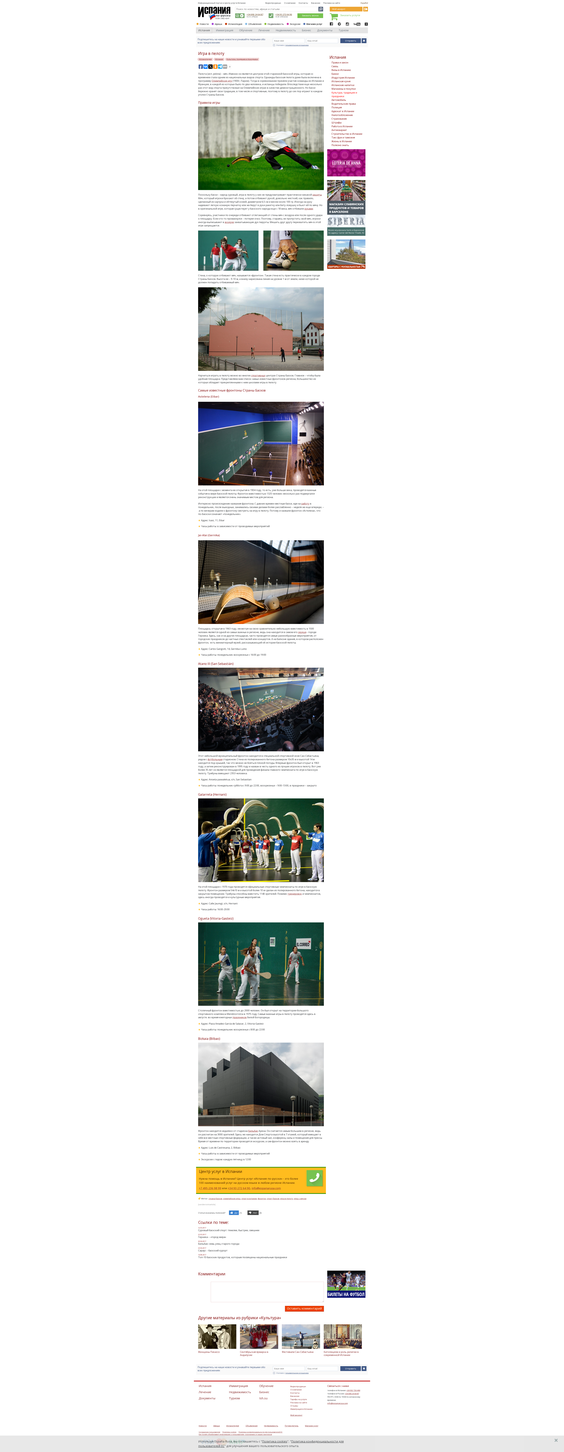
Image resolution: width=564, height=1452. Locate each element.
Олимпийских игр (222, 80)
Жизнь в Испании (341, 141)
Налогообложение (342, 115)
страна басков (215, 1198)
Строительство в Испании (346, 133)
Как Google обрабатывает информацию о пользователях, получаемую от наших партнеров (235, 1434)
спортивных (258, 375)
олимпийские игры (232, 1198)
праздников (240, 1017)
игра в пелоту (286, 1198)
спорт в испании (249, 1198)
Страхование (339, 118)
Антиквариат (339, 130)
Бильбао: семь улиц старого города (218, 1243)
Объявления (254, 23)
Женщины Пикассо (209, 1352)
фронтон (262, 1198)
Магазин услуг (314, 23)
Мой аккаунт (296, 1415)
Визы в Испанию (341, 70)
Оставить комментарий (304, 1308)
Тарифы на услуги (298, 1399)
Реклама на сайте (331, 3)
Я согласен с (292, 45)
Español (364, 3)
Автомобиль (338, 100)
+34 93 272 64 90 (283, 14)
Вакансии (315, 3)
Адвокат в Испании (342, 111)
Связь (334, 66)
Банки (335, 73)
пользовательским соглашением (297, 45)
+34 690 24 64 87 (255, 14)
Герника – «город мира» (212, 1237)
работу (305, 503)
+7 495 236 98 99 (210, 1188)
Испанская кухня (340, 81)
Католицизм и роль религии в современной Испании (341, 1353)
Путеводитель (291, 1425)
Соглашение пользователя (209, 1432)
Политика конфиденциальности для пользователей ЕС (260, 1432)
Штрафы (336, 122)
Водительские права (343, 103)
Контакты (303, 3)
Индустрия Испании (343, 77)
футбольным (215, 759)
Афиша (218, 23)
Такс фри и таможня (343, 137)
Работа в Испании (341, 126)
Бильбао (253, 1131)
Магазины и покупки (343, 88)
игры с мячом (300, 1198)
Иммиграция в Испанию (301, 1409)
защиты (317, 194)
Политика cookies (229, 1432)
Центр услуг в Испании (235, 3)
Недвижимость (275, 23)
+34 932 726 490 (353, 1390)
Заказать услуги (350, 15)
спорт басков (273, 1198)
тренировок (295, 893)
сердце (302, 632)
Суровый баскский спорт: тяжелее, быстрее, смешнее (228, 1230)
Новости (204, 23)
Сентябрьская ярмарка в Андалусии (254, 1353)
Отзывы (294, 1405)
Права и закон (339, 62)
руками (308, 208)
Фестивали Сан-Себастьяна (297, 1352)
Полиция (336, 107)
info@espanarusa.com (266, 1188)
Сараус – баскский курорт (213, 1250)
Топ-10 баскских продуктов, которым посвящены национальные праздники (242, 1257)
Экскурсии (295, 23)
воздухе (229, 222)
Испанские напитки (342, 85)
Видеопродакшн (273, 3)
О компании (290, 3)
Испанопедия (235, 23)
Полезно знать (340, 145)
